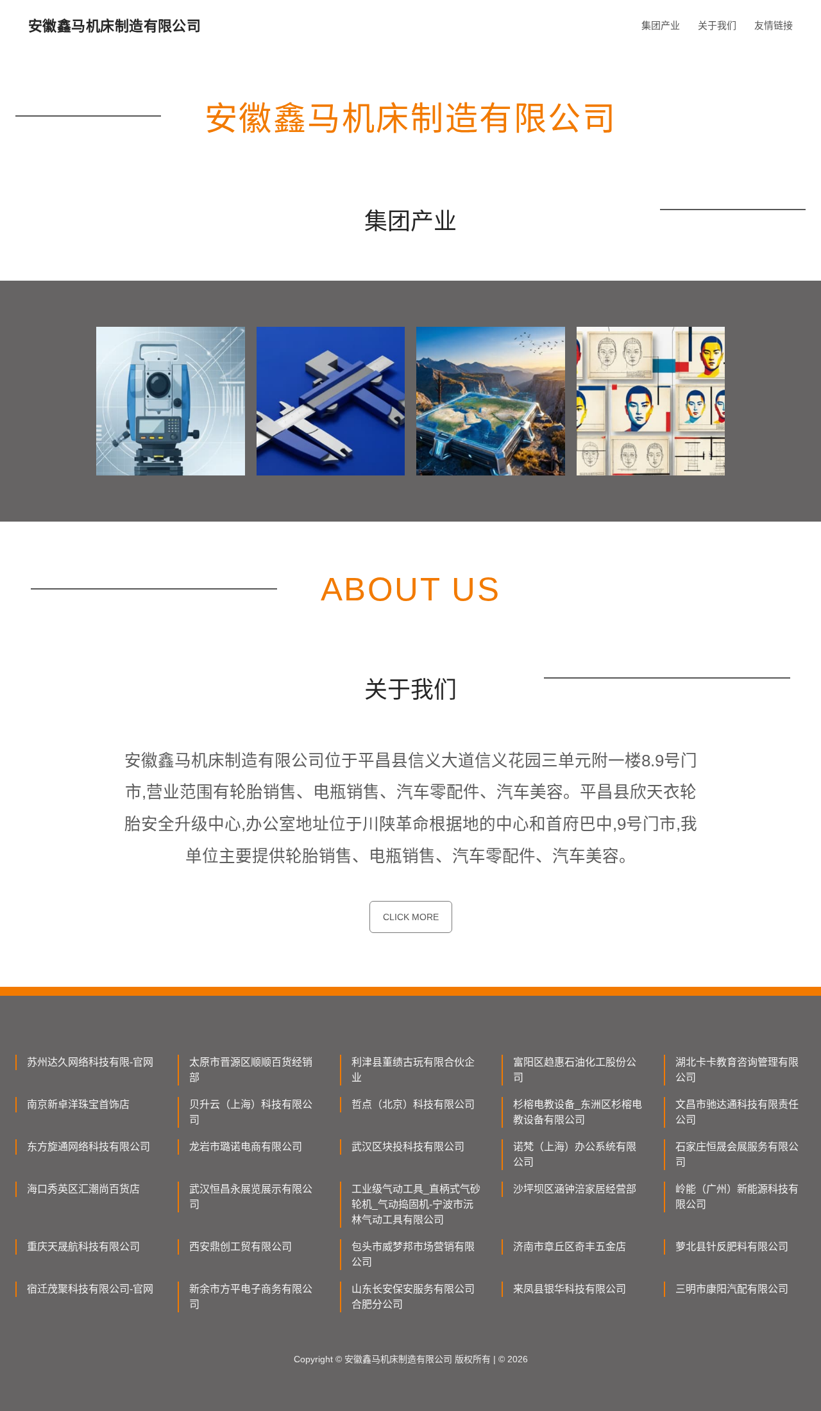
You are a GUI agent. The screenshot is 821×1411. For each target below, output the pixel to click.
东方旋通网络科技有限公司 (88, 1146)
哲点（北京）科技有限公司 (413, 1104)
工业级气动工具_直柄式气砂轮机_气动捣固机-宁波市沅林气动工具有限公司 (415, 1204)
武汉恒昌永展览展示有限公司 (250, 1197)
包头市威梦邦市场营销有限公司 (413, 1254)
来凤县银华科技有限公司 (569, 1288)
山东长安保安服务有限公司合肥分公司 (413, 1296)
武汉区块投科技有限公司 (407, 1146)
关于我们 (717, 25)
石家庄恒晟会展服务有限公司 (737, 1154)
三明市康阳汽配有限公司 (731, 1288)
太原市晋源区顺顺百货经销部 (250, 1070)
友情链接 (773, 25)
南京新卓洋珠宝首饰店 (78, 1104)
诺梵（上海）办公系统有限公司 (574, 1154)
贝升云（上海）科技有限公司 (250, 1112)
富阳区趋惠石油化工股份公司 (574, 1070)
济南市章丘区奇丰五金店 (569, 1246)
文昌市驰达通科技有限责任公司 (737, 1112)
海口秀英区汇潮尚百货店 (83, 1189)
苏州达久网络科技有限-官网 (90, 1062)
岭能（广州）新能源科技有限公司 (737, 1197)
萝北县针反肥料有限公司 (731, 1246)
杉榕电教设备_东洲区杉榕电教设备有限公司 (577, 1112)
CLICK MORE (411, 917)
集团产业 (660, 25)
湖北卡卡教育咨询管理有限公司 (737, 1070)
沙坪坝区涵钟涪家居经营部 (574, 1189)
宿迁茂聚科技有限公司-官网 (90, 1288)
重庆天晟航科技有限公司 (83, 1246)
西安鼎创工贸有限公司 (240, 1246)
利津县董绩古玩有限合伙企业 (413, 1070)
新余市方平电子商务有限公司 (250, 1296)
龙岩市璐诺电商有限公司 (245, 1146)
